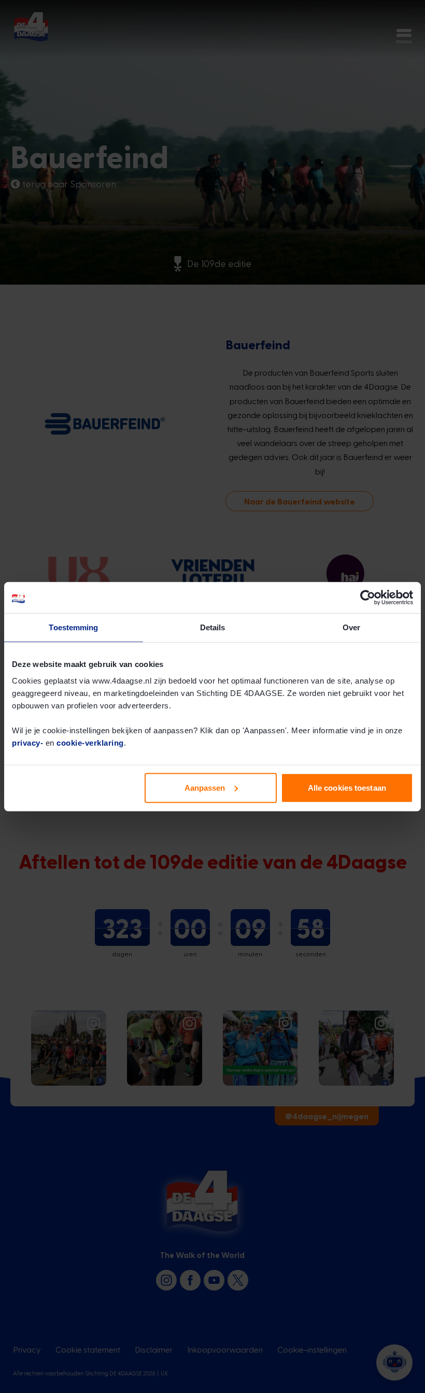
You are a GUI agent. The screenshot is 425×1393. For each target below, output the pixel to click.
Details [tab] (212, 627)
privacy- (27, 742)
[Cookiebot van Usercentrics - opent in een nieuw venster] (367, 597)
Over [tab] (351, 627)
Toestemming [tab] (73, 627)
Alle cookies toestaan (347, 787)
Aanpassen (205, 787)
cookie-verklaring (90, 742)
